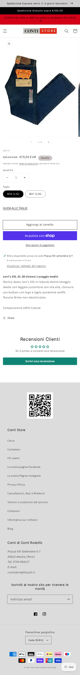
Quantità (8, 170)
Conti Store (35, 667)
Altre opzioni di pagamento (40, 245)
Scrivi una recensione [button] (40, 361)
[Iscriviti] (68, 599)
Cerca (10, 440)
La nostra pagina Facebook (24, 467)
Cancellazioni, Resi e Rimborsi (26, 493)
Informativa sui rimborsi (22, 519)
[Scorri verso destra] (48, 142)
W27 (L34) (35, 194)
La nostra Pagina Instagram (24, 475)
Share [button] (11, 318)
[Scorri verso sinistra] (32, 142)
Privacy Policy (16, 484)
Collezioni (13, 511)
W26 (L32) (13, 194)
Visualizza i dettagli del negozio (26, 266)
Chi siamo (13, 458)
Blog (10, 528)
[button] (5, 31)
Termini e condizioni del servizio (27, 502)
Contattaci (13, 449)
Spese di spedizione (28, 163)
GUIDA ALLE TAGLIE (15, 208)
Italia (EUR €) (35, 640)
